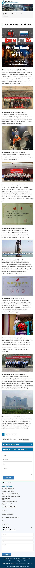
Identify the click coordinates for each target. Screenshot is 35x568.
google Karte (5, 524)
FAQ (3, 521)
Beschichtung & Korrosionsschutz (10, 517)
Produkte (23, 558)
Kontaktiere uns (25, 561)
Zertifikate (14, 561)
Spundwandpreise (25, 566)
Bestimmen (26, 439)
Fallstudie (4, 510)
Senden (8, 477)
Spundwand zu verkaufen (10, 558)
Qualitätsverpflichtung (7, 514)
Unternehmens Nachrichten (9, 70)
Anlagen (19, 561)
